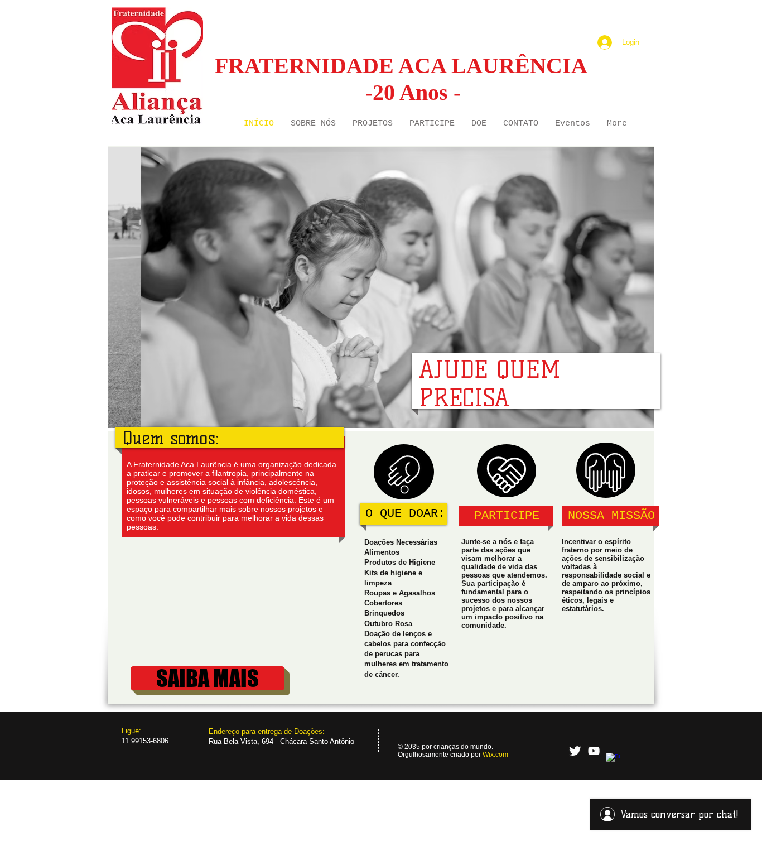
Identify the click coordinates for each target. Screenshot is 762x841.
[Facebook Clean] (613, 760)
